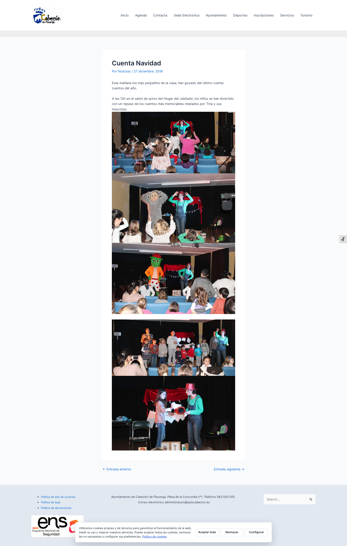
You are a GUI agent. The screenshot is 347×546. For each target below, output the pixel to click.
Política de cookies (154, 536)
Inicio (125, 15)
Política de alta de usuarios (58, 496)
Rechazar (232, 532)
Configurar (256, 532)
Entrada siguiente (229, 469)
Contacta (160, 15)
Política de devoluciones (56, 507)
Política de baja (50, 502)
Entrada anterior (117, 469)
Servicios (287, 15)
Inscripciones (264, 15)
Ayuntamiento (216, 15)
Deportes (240, 15)
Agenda (141, 15)
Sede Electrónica (186, 15)
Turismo (306, 15)
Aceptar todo (207, 532)
